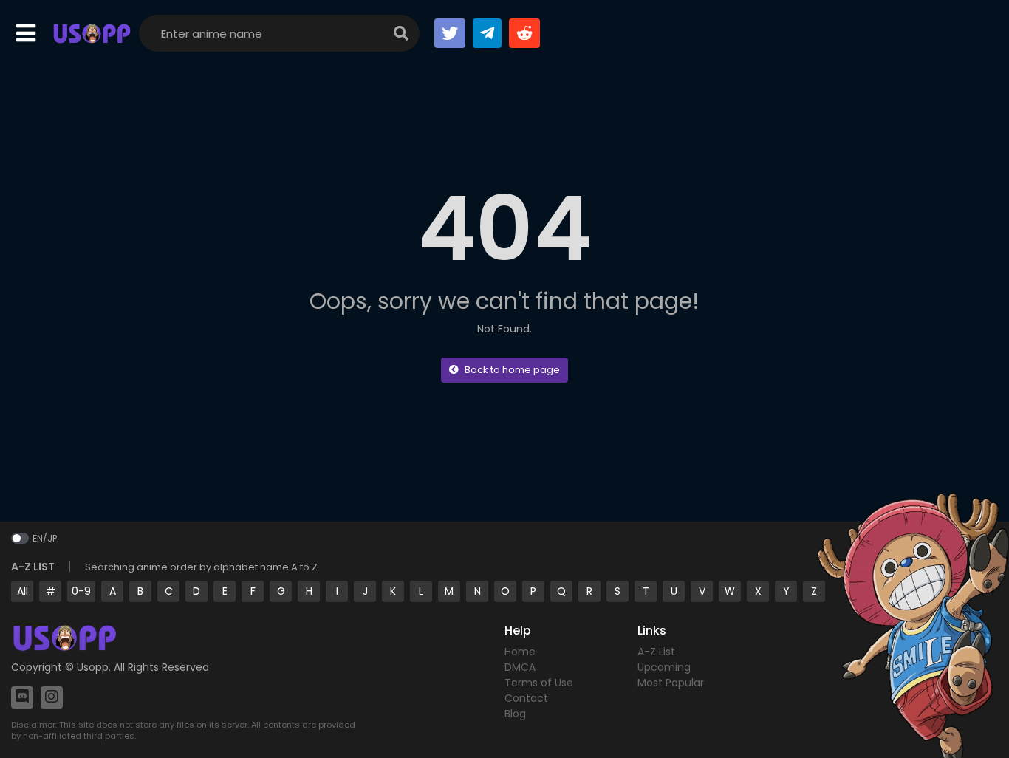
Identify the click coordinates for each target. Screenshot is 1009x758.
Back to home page (512, 370)
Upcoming (664, 667)
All (22, 591)
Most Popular (670, 682)
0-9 (81, 591)
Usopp (93, 667)
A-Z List (656, 651)
